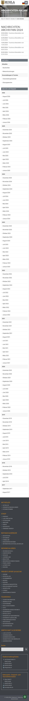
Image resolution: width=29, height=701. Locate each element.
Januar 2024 (6, 218)
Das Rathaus (6, 535)
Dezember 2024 (7, 178)
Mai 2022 (5, 300)
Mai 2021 (5, 348)
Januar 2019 (6, 459)
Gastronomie (7, 603)
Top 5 (4, 607)
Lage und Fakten (7, 518)
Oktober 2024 (6, 185)
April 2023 (6, 255)
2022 (3, 270)
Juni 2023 (6, 248)
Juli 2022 (5, 292)
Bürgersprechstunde (9, 541)
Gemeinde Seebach (8, 528)
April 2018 (6, 481)
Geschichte (6, 526)
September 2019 (7, 429)
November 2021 (7, 326)
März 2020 (6, 403)
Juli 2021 (5, 340)
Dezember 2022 (7, 274)
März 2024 (6, 211)
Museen (5, 580)
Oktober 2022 (6, 281)
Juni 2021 (6, 344)
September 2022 (7, 285)
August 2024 (6, 192)
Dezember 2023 (7, 226)
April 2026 (6, 111)
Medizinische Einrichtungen (11, 561)
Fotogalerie (6, 520)
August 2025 (6, 144)
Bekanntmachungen (8, 71)
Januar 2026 (6, 122)
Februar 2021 (6, 359)
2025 (3, 126)
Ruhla (2, 18)
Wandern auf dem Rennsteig (11, 615)
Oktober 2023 (6, 233)
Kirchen (5, 567)
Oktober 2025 (6, 137)
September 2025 (7, 141)
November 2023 (7, 229)
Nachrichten (6, 67)
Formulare (6, 539)
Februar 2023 (6, 263)
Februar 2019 (6, 455)
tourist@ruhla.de (9, 687)
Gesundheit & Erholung (10, 617)
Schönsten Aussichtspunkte (11, 609)
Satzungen (6, 537)
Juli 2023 (5, 244)
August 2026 (6, 96)
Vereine (5, 574)
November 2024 (7, 181)
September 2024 (7, 189)
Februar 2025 (6, 167)
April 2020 (6, 400)
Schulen (5, 555)
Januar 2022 (6, 315)
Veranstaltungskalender (9, 79)
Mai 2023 (5, 252)
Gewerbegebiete (7, 635)
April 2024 (6, 207)
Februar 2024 (6, 215)
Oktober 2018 (6, 470)
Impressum (14, 697)
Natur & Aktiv (7, 613)
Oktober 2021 (6, 329)
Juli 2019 (5, 437)
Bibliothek (6, 559)
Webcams (5, 522)
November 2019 (7, 422)
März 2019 (6, 451)
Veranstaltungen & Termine (10, 75)
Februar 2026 (6, 118)
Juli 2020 (5, 389)
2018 (3, 463)
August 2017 (6, 492)
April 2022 (6, 303)
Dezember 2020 (7, 370)
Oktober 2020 (6, 377)
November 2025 (7, 133)
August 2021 (6, 337)
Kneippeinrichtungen (9, 592)
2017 (3, 485)
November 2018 (7, 466)
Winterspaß (6, 621)
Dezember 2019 (7, 418)
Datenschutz (21, 697)
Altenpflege (6, 565)
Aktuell (7, 18)
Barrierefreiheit (14, 699)
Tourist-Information (9, 599)
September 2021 (7, 333)
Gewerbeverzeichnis (9, 637)
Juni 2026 (6, 104)
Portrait (5, 516)
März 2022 (6, 307)
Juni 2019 (6, 440)
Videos (5, 524)
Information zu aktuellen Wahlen (13, 543)
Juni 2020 (6, 392)
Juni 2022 (6, 296)
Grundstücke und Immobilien (11, 639)
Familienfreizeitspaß (9, 619)
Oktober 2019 (6, 426)
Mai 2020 (5, 396)
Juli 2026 (5, 100)
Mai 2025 (5, 155)
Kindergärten (7, 553)
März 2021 (6, 355)
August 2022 (6, 289)
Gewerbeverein (7, 641)
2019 (3, 414)
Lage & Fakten (7, 633)
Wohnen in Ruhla (8, 551)
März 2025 (6, 163)
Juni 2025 (6, 152)
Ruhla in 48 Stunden (9, 605)
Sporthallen (7, 576)
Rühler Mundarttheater (10, 586)
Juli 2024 (5, 196)
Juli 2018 (5, 477)
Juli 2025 (5, 148)
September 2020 (7, 381)
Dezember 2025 (7, 129)
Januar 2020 (6, 411)
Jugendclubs (7, 557)
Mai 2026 (5, 107)
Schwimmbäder (7, 578)
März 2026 (6, 115)
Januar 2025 (6, 170)
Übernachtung (7, 601)
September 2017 (7, 488)
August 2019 (6, 433)
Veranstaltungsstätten (10, 584)
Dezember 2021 (7, 322)
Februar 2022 (6, 311)
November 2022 (7, 278)
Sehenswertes (7, 611)
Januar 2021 (6, 363)
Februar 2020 (6, 407)
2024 (3, 174)
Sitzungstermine (7, 82)
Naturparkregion (8, 623)
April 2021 (6, 352)
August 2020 (6, 385)
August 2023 (6, 241)
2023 (3, 222)
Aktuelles (13, 18)
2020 (3, 366)
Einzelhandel (7, 563)
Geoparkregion (7, 625)
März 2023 (6, 259)
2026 (3, 93)
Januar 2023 (6, 266)
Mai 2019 (5, 444)
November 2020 (7, 374)
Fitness (5, 590)
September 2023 (7, 237)
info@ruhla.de (8, 667)
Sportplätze (6, 588)
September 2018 (7, 474)
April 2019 (6, 448)
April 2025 (6, 159)
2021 (3, 318)
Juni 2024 (6, 200)
